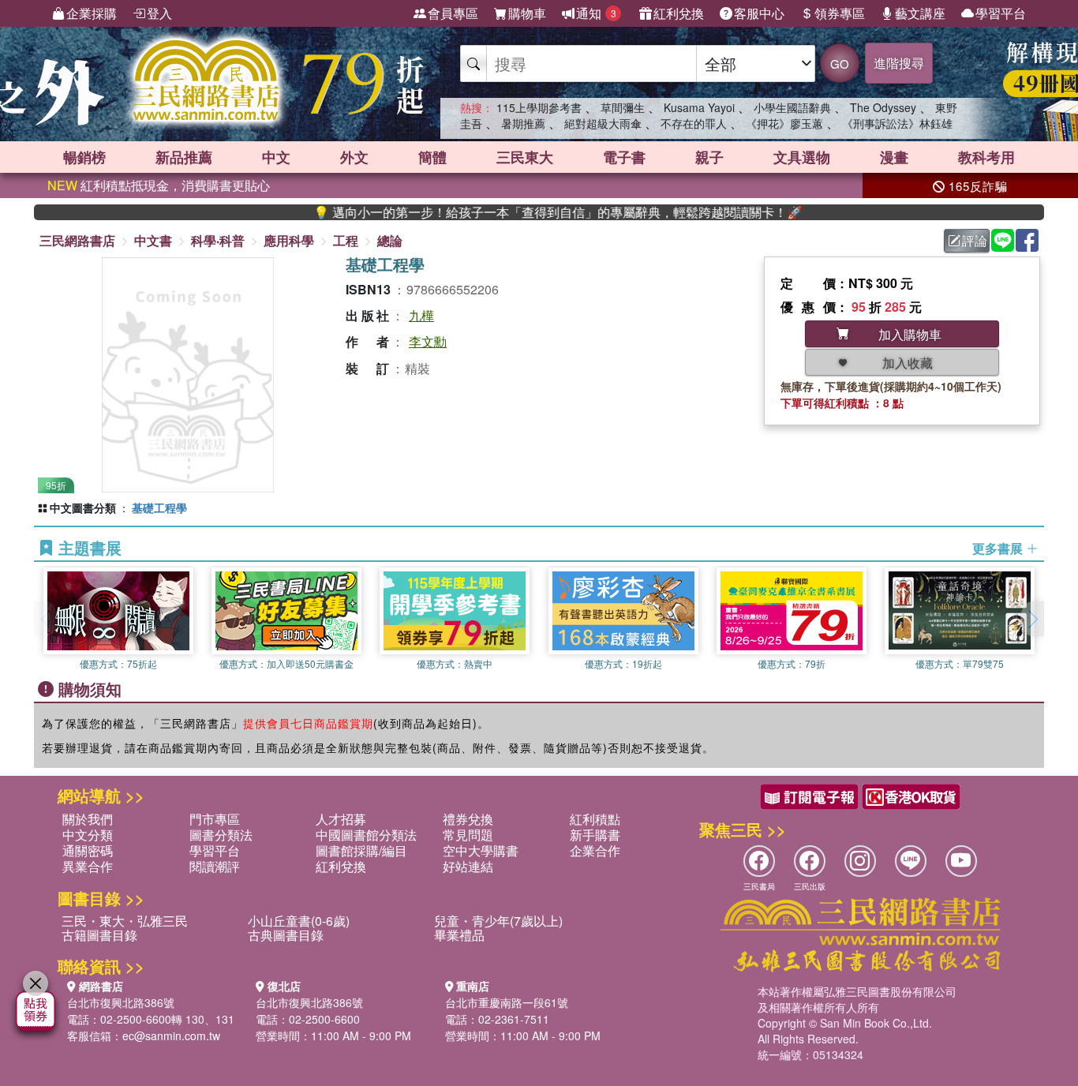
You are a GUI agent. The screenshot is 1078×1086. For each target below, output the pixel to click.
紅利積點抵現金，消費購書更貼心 (158, 185)
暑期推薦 (523, 123)
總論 (389, 240)
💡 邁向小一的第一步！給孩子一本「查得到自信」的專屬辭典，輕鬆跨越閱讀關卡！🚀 (530, 212)
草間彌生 (623, 107)
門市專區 (214, 819)
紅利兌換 (678, 13)
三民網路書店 (77, 240)
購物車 (527, 13)
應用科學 (289, 240)
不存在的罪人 (694, 123)
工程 (345, 240)
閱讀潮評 (214, 866)
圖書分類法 (221, 835)
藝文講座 (920, 13)
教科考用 (986, 157)
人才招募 (341, 819)
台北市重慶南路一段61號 (506, 1002)
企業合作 (595, 850)
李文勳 (428, 341)
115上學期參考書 (539, 107)
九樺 (421, 315)
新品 (183, 157)
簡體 (432, 157)
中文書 (153, 240)
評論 (974, 240)
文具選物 (801, 157)
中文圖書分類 (83, 507)
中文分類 (87, 835)
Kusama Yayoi (699, 107)
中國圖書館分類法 (366, 835)
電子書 (624, 157)
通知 (596, 13)
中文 (276, 157)
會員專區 (453, 13)
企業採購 (91, 13)
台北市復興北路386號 (120, 1002)
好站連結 (468, 866)
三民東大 (524, 157)
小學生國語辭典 (792, 107)
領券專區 (839, 13)
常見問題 (468, 835)
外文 (354, 157)
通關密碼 (87, 850)
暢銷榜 (84, 157)
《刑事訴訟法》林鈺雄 (897, 123)
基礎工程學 (159, 507)
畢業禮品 (459, 935)
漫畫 (894, 157)
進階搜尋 (899, 63)
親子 (709, 157)
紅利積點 (595, 819)
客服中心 (759, 13)
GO (839, 63)
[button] (1032, 618)
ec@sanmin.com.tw (171, 1035)
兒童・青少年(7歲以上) (498, 921)
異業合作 (87, 866)
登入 (159, 13)
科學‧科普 (218, 240)
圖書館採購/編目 (361, 850)
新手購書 (595, 835)
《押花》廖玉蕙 (784, 123)
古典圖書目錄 (286, 935)
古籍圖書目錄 (99, 935)
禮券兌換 (468, 819)
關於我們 (87, 819)
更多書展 (999, 548)
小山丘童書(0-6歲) (299, 921)
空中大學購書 (480, 850)
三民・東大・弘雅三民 (125, 921)
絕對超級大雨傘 (603, 123)
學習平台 (1000, 13)
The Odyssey (883, 107)
